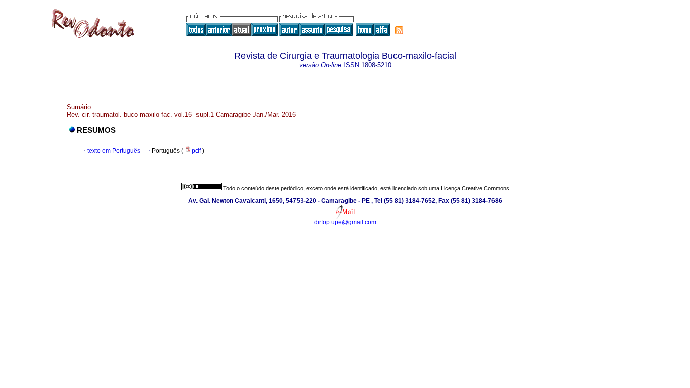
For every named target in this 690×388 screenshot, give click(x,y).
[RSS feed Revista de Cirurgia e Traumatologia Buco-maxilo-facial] (399, 30)
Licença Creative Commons (475, 188)
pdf (197, 150)
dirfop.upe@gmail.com (345, 222)
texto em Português (113, 150)
